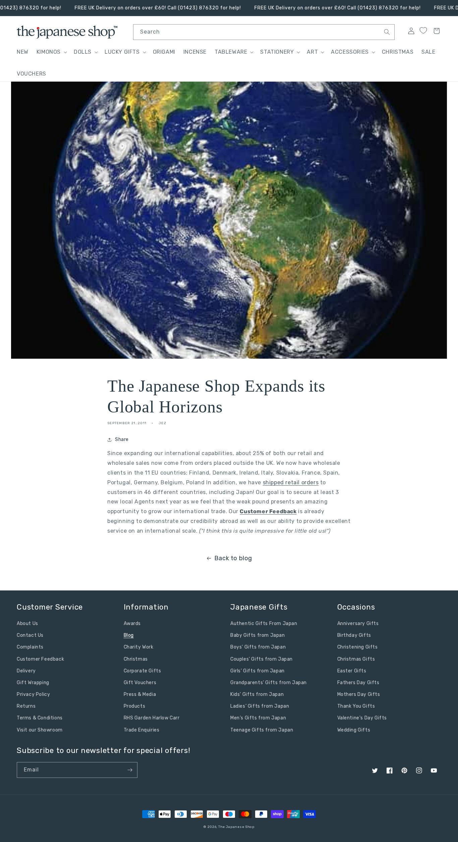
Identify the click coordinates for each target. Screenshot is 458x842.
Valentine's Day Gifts (362, 718)
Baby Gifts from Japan (257, 635)
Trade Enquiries (142, 730)
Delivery (26, 671)
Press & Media (140, 694)
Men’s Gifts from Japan (258, 718)
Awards (132, 623)
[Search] (387, 32)
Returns (26, 706)
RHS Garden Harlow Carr (152, 718)
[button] (51, 52)
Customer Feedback (268, 511)
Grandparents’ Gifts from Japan (268, 682)
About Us (27, 623)
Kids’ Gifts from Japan (257, 694)
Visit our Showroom (40, 730)
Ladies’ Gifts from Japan (259, 706)
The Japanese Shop (236, 827)
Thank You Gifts (356, 706)
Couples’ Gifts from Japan (261, 659)
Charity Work (139, 647)
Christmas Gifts (356, 659)
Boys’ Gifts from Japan (258, 647)
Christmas (136, 659)
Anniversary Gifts (358, 623)
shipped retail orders (291, 482)
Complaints (30, 647)
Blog (129, 635)
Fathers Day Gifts (358, 682)
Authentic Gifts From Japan (263, 623)
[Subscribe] (129, 770)
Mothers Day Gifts (358, 694)
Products (135, 706)
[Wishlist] (423, 30)
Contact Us (30, 635)
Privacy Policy (33, 694)
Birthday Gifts (354, 635)
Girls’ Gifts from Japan (257, 671)
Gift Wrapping (33, 682)
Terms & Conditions (40, 718)
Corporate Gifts (142, 671)
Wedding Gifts (353, 730)
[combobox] (263, 32)
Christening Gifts (357, 647)
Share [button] (122, 439)
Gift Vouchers (140, 682)
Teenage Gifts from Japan (261, 730)
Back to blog (233, 558)
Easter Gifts (351, 671)
